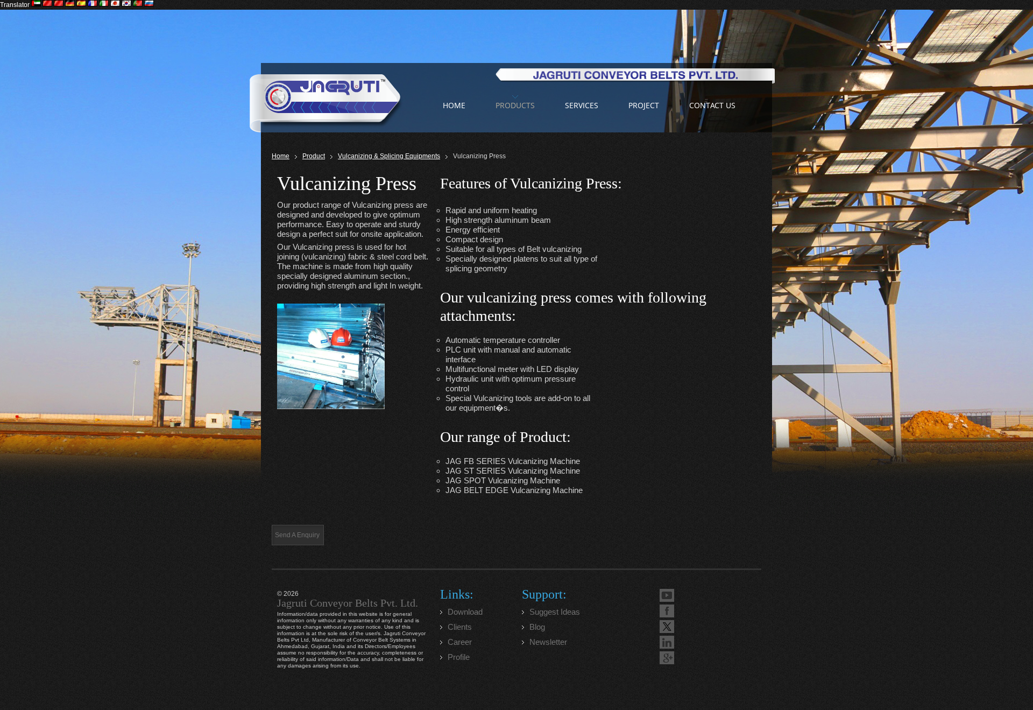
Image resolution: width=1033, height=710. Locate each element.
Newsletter (548, 641)
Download (465, 611)
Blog (537, 626)
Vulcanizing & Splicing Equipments (389, 156)
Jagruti (326, 97)
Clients (460, 626)
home (454, 105)
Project (643, 105)
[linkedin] (667, 642)
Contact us (712, 105)
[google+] (667, 657)
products (515, 105)
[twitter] (667, 626)
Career (460, 641)
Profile (459, 657)
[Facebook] (667, 610)
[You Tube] (667, 595)
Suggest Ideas (554, 611)
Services (581, 105)
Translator (15, 5)
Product (313, 156)
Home (280, 156)
